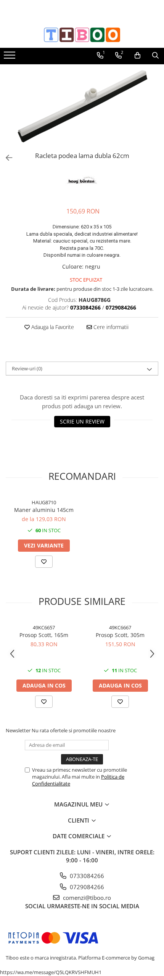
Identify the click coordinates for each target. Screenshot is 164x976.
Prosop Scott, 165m (43, 635)
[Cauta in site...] (155, 55)
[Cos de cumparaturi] (137, 55)
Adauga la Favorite (52, 327)
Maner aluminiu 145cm (44, 509)
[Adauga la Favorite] (44, 562)
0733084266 (86, 876)
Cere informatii (110, 327)
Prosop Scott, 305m (120, 635)
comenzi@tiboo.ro (86, 897)
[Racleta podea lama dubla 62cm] (82, 106)
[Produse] (10, 57)
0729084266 (86, 887)
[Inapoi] (5, 158)
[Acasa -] (82, 35)
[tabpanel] (82, 106)
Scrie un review (82, 421)
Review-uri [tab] (27, 368)
